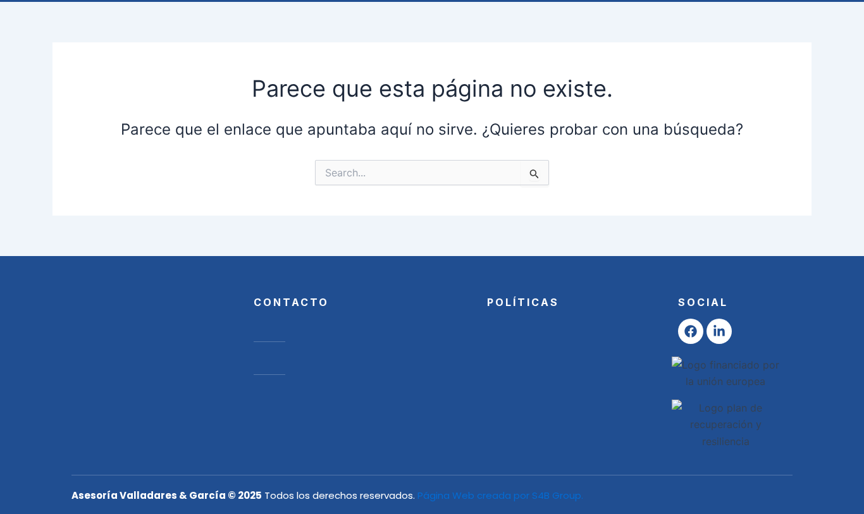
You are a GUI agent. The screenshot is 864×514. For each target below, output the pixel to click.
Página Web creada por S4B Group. (500, 495)
